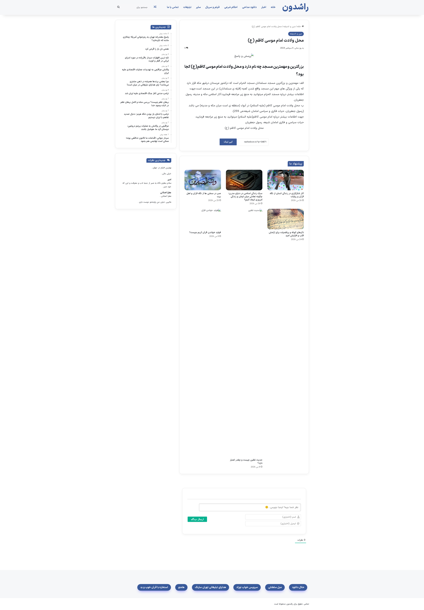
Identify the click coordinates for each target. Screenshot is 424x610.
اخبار (263, 7)
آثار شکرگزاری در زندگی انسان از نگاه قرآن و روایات (287, 195)
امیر (169, 179)
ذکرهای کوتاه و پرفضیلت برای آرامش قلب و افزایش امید (286, 234)
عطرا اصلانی (165, 192)
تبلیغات (187, 7)
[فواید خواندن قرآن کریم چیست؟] (203, 219)
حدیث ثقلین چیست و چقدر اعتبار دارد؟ (246, 461)
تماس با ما (173, 7)
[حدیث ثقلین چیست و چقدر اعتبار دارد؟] (244, 333)
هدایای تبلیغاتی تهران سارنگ (210, 587)
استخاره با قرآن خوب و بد (154, 587)
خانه (273, 7)
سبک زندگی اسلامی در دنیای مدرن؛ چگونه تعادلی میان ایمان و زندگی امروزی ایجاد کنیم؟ (245, 197)
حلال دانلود (298, 587)
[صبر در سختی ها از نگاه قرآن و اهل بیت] (203, 180)
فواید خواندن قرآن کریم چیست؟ (205, 232)
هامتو (181, 587)
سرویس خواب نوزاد (247, 587)
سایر (198, 7)
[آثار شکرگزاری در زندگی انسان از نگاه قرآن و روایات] (285, 180)
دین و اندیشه (289, 26)
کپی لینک (228, 142)
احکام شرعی (231, 7)
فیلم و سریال (212, 7)
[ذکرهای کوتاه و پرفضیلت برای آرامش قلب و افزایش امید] (285, 219)
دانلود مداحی (249, 7)
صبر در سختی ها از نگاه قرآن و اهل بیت (203, 195)
